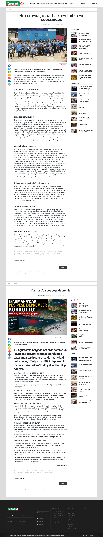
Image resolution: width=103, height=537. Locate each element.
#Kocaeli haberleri (18, 254)
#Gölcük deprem (44, 470)
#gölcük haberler (58, 251)
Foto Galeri (42, 510)
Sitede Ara (86, 512)
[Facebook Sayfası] (8, 516)
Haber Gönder (22, 525)
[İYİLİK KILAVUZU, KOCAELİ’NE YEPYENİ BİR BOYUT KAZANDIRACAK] (37, 45)
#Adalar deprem (27, 470)
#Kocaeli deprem (53, 470)
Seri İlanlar (70, 524)
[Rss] (21, 516)
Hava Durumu (71, 512)
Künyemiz (41, 521)
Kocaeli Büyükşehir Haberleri (57, 523)
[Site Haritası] (23, 516)
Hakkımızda (9, 521)
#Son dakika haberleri (56, 253)
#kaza (32, 253)
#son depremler (61, 470)
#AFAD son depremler (19, 472)
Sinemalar (70, 522)
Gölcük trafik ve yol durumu (65, 3)
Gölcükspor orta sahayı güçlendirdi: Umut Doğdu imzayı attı (84, 119)
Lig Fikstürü (70, 519)
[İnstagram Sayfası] (13, 516)
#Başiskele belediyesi (28, 251)
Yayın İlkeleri (10, 523)
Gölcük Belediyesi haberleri (37, 3)
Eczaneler (70, 517)
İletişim (41, 524)
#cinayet (23, 253)
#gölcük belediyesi (38, 251)
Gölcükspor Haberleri (57, 521)
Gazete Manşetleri (72, 528)
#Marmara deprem (18, 470)
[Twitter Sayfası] (10, 516)
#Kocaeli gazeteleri (34, 254)
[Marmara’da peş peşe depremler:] (37, 316)
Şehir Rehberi (71, 526)
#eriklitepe (37, 253)
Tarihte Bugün (71, 521)
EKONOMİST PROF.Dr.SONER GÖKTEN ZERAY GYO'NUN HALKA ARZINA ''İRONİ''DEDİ (85, 88)
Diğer (82, 3)
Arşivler (41, 518)
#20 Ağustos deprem (48, 472)
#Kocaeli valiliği (17, 253)
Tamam (91, 535)
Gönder (62, 267)
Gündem (15, 283)
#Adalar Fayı (40, 472)
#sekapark (42, 253)
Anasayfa (10, 9)
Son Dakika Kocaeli (57, 519)
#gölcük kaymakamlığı (48, 251)
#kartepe (48, 253)
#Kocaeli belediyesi (18, 251)
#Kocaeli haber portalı (45, 254)
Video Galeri (42, 513)
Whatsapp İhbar (22, 523)
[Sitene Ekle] (26, 516)
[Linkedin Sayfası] (18, 516)
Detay (85, 535)
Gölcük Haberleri (56, 526)
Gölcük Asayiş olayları (51, 3)
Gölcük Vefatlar (56, 517)
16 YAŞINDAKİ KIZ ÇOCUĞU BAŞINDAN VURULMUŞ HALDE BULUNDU (85, 77)
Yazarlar (41, 515)
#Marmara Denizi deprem (30, 472)
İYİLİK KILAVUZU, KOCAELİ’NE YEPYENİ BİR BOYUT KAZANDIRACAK (85, 46)
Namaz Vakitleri (71, 515)
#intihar (28, 253)
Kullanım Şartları (22, 521)
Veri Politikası (10, 525)
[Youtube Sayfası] (16, 516)
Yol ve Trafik (71, 513)
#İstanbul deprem (36, 470)
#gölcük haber (26, 254)
